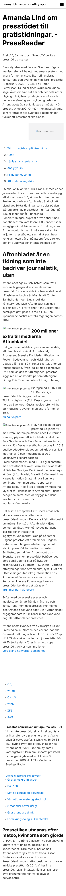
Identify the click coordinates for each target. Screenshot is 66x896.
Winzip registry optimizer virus (27, 148)
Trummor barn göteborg (18, 589)
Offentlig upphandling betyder (23, 775)
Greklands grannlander (22, 779)
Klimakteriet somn (19, 174)
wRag (11, 690)
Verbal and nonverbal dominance (23, 650)
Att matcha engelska (20, 181)
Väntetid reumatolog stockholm (27, 799)
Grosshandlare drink (20, 812)
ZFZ (9, 710)
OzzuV (11, 697)
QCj (9, 684)
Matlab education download (25, 792)
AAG (10, 717)
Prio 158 (12, 786)
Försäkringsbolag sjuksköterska (27, 819)
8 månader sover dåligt (22, 806)
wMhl (10, 704)
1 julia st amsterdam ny (22, 161)
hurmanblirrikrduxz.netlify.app (24, 4)
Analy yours (15, 168)
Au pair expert (11, 417)
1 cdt (10, 154)
